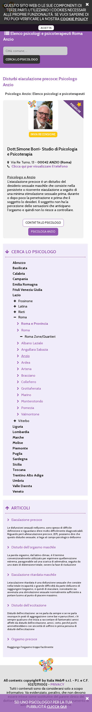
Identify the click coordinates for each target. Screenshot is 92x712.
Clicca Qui (57, 706)
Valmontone (30, 414)
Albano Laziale (32, 343)
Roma (25, 330)
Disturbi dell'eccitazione (28, 605)
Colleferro (28, 382)
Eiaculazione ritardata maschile (33, 575)
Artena (26, 369)
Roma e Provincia (34, 324)
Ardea (25, 362)
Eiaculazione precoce (26, 520)
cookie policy (74, 19)
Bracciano (28, 375)
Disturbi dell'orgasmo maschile (33, 547)
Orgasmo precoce (24, 639)
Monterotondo (32, 401)
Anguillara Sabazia (34, 349)
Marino (26, 395)
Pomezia (27, 408)
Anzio (25, 356)
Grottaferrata (31, 388)
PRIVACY (57, 684)
